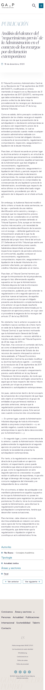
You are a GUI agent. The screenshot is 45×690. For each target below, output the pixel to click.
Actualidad (18, 617)
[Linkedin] (15, 671)
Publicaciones (32, 617)
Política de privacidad (22, 664)
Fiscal (6, 574)
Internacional (7, 622)
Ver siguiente (31, 581)
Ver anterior (13, 581)
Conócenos (7, 611)
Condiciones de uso (22, 656)
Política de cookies (22, 660)
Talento (36, 622)
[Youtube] (29, 671)
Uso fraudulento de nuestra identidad (22, 649)
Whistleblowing (22, 653)
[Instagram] (20, 671)
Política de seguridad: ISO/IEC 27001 (22, 645)
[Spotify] (24, 671)
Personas (6, 617)
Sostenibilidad (23, 622)
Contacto (6, 628)
